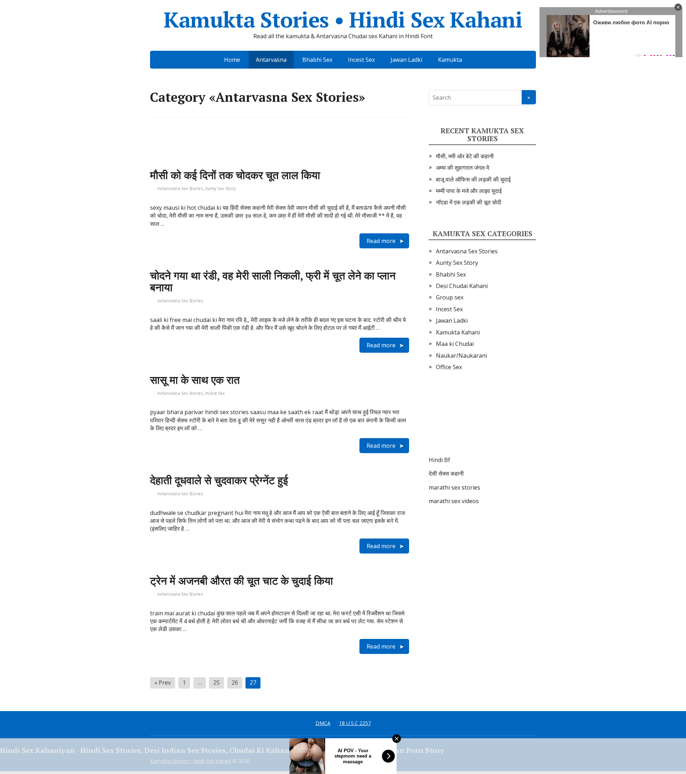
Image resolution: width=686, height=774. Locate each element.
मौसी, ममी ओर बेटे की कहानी (465, 156)
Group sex (449, 297)
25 (216, 682)
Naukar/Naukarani (461, 355)
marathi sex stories (454, 487)
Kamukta (450, 60)
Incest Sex (361, 60)
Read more (381, 241)
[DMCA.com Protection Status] (482, 421)
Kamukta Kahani (458, 332)
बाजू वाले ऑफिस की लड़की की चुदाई (473, 179)
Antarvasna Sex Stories (180, 188)
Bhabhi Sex (317, 60)
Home (232, 60)
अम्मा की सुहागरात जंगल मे (462, 168)
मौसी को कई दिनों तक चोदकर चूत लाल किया (235, 175)
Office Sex (449, 367)
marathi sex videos (454, 501)
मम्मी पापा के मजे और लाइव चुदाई (469, 191)
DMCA (322, 723)
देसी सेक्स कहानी (446, 473)
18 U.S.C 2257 (355, 723)
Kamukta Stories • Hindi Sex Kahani (343, 20)
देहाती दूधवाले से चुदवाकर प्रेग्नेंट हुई (219, 480)
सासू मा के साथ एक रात (195, 380)
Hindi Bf (439, 460)
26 (235, 682)
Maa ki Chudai (455, 344)
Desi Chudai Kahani (462, 286)
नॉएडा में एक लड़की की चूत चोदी (468, 202)
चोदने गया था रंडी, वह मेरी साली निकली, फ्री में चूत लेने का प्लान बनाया (273, 281)
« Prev (162, 682)
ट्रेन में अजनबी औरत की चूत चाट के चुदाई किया (241, 581)
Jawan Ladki (406, 60)
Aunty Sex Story (220, 188)
